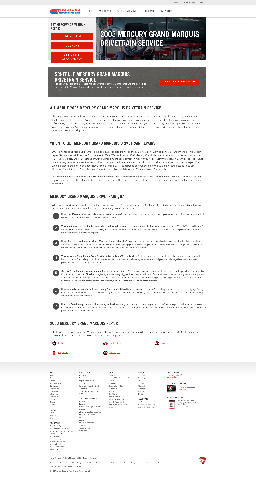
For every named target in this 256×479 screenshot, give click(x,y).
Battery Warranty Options (146, 404)
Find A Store (72, 36)
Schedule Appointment (116, 402)
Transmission (83, 425)
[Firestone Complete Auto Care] (65, 11)
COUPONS (149, 11)
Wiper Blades (83, 431)
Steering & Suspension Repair (89, 386)
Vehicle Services (84, 428)
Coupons (72, 45)
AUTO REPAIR (104, 11)
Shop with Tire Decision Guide (60, 429)
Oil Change (141, 389)
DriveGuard (54, 391)
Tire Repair (83, 389)
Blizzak (52, 381)
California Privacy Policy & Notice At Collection (65, 466)
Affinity (52, 378)
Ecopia (52, 399)
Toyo (51, 418)
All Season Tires (55, 383)
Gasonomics (113, 389)
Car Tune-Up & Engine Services (89, 407)
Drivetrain (82, 409)
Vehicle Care (113, 407)
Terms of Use (64, 463)
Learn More (182, 390)
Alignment (82, 375)
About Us (112, 375)
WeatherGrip (54, 397)
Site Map (53, 463)
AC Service (83, 401)
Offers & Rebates (114, 397)
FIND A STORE (166, 11)
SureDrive (53, 415)
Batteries (82, 404)
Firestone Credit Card (116, 386)
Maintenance (142, 391)
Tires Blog (141, 378)
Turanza (52, 402)
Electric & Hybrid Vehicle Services (90, 412)
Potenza (52, 405)
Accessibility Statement (112, 463)
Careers (111, 381)
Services (82, 383)
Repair (85, 458)
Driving (140, 394)
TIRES (89, 11)
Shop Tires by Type (56, 426)
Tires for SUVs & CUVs (57, 447)
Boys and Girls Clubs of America (119, 378)
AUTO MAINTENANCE (127, 11)
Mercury (59, 458)
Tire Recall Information (57, 441)
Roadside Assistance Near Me (119, 399)
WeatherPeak (54, 389)
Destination (54, 386)
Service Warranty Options (146, 407)
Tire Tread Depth (55, 444)
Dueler (52, 407)
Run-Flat (53, 410)
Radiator (82, 420)
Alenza (52, 375)
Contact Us (201, 3)
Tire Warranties (55, 436)
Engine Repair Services (87, 381)
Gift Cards (112, 391)
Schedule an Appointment (184, 3)
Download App (183, 406)
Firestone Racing (55, 439)
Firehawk (53, 413)
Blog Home (141, 375)
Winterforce (54, 394)
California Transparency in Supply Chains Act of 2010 (141, 463)
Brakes (81, 378)
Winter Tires (54, 449)
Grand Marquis (70, 458)
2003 (79, 458)
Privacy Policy (76, 463)
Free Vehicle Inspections (87, 415)
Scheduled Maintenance (87, 423)
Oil (80, 417)
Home (52, 458)
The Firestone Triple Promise (118, 405)
